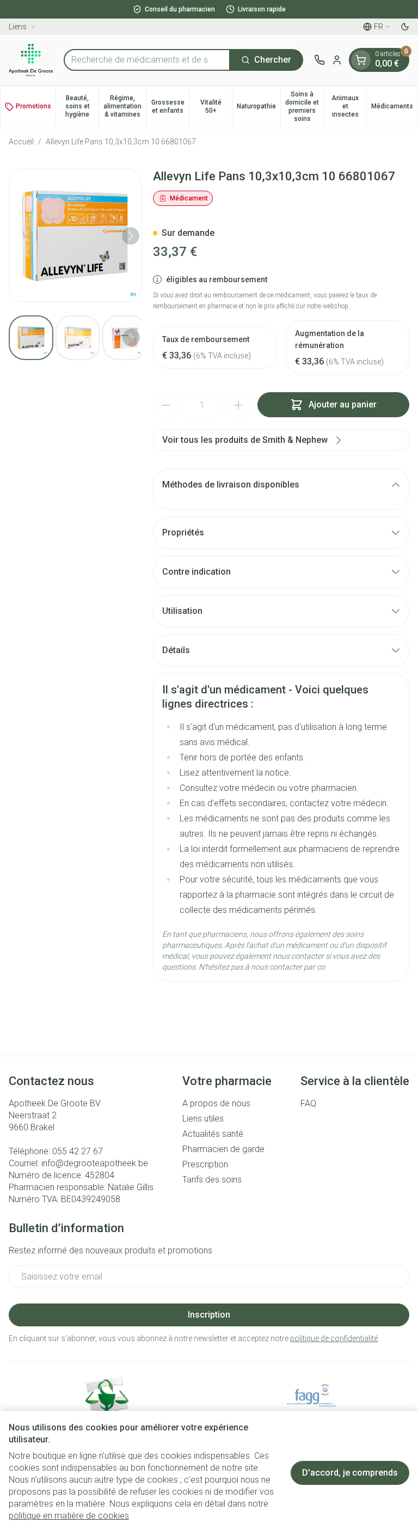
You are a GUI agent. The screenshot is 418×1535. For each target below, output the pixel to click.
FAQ (308, 1103)
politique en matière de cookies (69, 1515)
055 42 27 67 (77, 1151)
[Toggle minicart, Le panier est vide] (361, 60)
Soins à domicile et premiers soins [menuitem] (304, 106)
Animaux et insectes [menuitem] (348, 106)
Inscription (209, 1314)
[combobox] (147, 60)
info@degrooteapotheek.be (94, 1163)
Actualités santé (212, 1134)
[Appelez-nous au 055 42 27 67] (319, 59)
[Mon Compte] (336, 59)
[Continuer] (130, 236)
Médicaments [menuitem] (394, 108)
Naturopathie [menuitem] (258, 108)
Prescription (205, 1164)
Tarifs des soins (212, 1179)
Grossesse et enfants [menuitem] (170, 106)
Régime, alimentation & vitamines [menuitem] (124, 106)
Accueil (21, 141)
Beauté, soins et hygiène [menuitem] (82, 106)
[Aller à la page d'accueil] (31, 60)
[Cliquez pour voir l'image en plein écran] (75, 235)
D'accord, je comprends (350, 1472)
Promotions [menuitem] (33, 106)
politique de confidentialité (334, 1338)
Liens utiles (203, 1118)
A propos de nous (216, 1103)
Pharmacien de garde (223, 1149)
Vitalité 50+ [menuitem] (216, 106)
